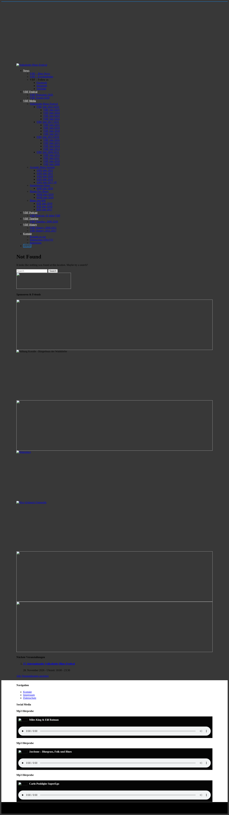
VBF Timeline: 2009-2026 (44, 221)
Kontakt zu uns (38, 236)
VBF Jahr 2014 (51, 146)
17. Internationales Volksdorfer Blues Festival (49, 663)
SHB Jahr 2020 (45, 188)
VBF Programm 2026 (41, 94)
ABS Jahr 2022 (45, 170)
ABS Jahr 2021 (45, 173)
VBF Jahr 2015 (51, 143)
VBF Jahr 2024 (51, 112)
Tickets (27, 245)
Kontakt (27, 233)
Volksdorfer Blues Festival (44, 103)
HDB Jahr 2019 (45, 194)
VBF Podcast (30, 212)
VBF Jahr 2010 (51, 161)
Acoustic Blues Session (42, 167)
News (26, 70)
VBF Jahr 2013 (51, 149)
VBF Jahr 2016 (51, 140)
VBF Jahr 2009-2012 (48, 152)
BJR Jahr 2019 (44, 203)
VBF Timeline (30, 218)
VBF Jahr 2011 (51, 158)
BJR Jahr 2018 (44, 206)
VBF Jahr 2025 (51, 109)
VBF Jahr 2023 (51, 115)
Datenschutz (29, 698)
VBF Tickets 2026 (39, 97)
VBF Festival (30, 91)
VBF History (30, 224)
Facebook (42, 82)
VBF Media (29, 100)
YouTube (41, 88)
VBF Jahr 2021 (51, 125)
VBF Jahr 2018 (51, 131)
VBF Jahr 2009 (51, 164)
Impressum (35, 242)
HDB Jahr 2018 (45, 197)
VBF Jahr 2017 (51, 134)
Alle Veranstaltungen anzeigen (32, 676)
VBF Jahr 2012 (51, 155)
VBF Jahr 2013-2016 (48, 137)
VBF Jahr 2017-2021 (48, 122)
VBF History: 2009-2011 (43, 227)
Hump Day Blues (39, 191)
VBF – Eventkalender (41, 76)
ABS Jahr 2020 (45, 176)
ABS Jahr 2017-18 (46, 182)
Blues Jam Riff (38, 200)
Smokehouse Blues (40, 185)
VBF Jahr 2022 (51, 118)
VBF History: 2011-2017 (43, 230)
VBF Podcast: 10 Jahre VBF (45, 215)
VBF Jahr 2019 (51, 128)
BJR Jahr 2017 (44, 209)
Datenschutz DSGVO (41, 239)
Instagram (42, 85)
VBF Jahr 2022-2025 (48, 106)
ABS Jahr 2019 (45, 179)
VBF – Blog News (40, 73)
